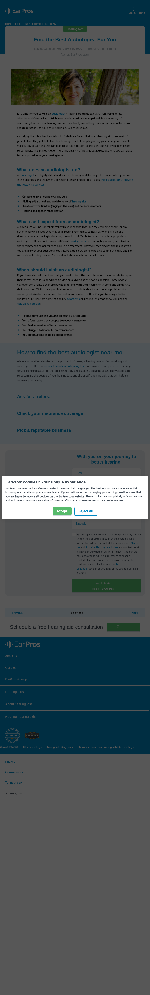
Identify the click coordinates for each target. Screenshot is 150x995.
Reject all (85, 511)
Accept (62, 511)
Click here (71, 500)
